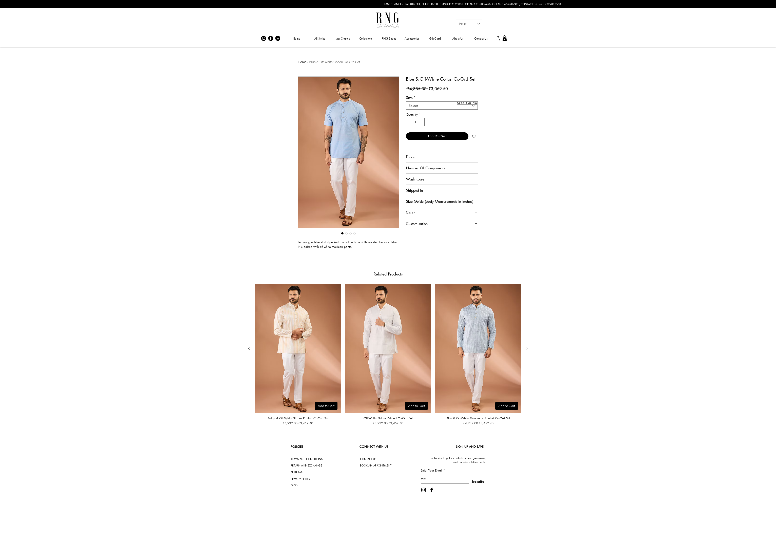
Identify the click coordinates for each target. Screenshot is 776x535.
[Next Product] (527, 348)
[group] (388, 355)
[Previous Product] (249, 348)
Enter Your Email (431, 470)
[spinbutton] (415, 122)
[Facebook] (270, 38)
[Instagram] (263, 38)
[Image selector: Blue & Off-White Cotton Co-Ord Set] (342, 233)
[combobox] (442, 105)
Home (302, 62)
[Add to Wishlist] (474, 136)
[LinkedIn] (277, 38)
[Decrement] (409, 122)
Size (411, 97)
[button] (469, 23)
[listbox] (469, 23)
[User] (498, 38)
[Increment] (421, 122)
